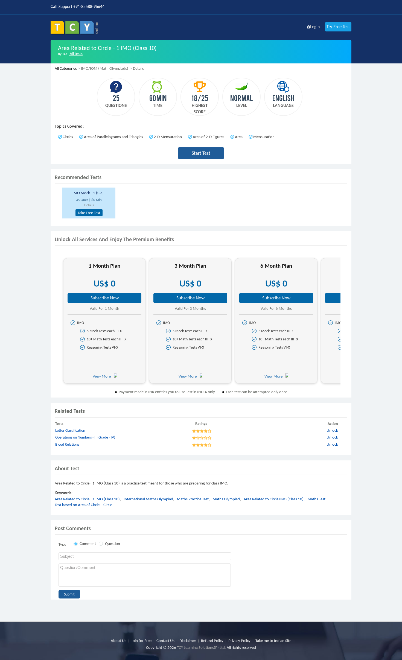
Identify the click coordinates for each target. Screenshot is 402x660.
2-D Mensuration (168, 136)
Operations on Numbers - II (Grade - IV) (85, 437)
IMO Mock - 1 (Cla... (89, 192)
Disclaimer (187, 640)
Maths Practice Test (193, 499)
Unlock (332, 430)
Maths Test (316, 499)
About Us (118, 640)
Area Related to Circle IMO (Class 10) (274, 499)
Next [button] (345, 323)
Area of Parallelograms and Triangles (113, 136)
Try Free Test (338, 27)
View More (102, 376)
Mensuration (264, 136)
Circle (107, 504)
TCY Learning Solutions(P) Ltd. (201, 647)
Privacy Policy (239, 640)
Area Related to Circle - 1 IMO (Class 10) (87, 499)
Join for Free (141, 640)
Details (89, 205)
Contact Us (165, 640)
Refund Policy (212, 640)
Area (239, 136)
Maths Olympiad (226, 499)
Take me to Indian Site (273, 640)
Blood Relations (67, 444)
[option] (88, 203)
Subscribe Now (105, 298)
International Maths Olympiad (148, 499)
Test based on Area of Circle (77, 504)
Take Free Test (89, 212)
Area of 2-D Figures (208, 136)
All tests (76, 53)
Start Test (201, 153)
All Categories (66, 68)
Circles (68, 136)
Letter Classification (70, 430)
